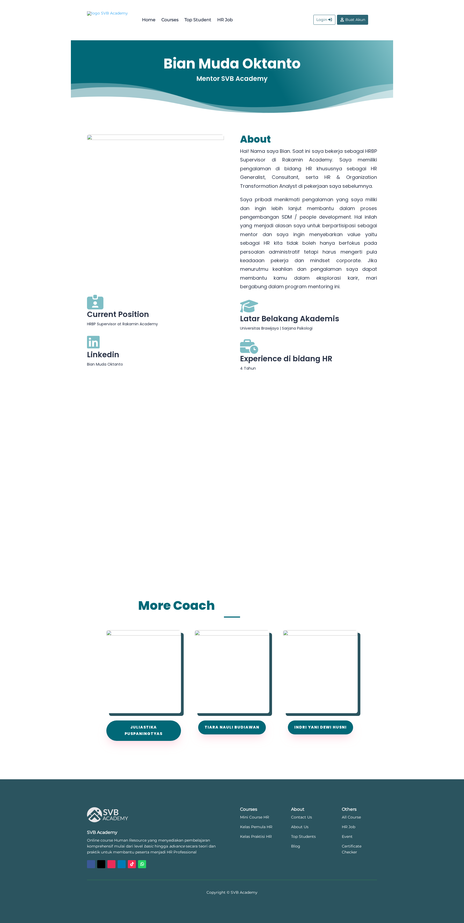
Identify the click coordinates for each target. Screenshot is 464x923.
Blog (295, 846)
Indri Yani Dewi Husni (320, 727)
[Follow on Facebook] (91, 864)
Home (148, 19)
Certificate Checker (351, 849)
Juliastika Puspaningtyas (143, 730)
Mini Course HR (254, 817)
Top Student (197, 19)
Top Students (303, 836)
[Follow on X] (101, 864)
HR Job (225, 19)
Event (347, 836)
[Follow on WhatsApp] (142, 864)
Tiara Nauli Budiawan (232, 727)
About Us (300, 826)
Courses (170, 19)
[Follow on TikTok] (132, 864)
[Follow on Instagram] (111, 864)
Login (321, 19)
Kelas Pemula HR (256, 826)
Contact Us (301, 817)
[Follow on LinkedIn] (122, 864)
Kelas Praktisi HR (256, 836)
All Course (351, 817)
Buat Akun (355, 19)
